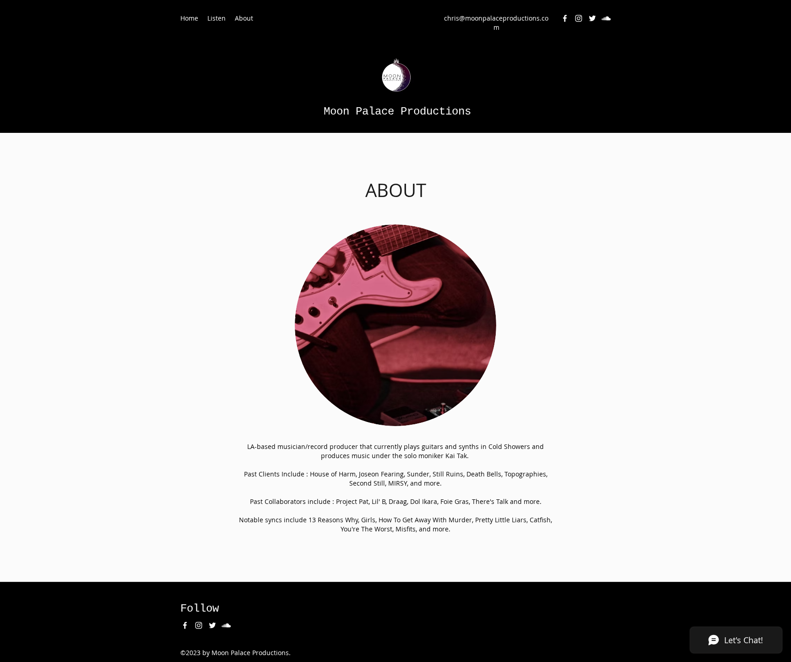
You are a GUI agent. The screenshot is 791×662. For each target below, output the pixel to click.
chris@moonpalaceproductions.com (496, 23)
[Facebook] (564, 18)
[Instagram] (578, 18)
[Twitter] (592, 18)
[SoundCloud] (606, 18)
